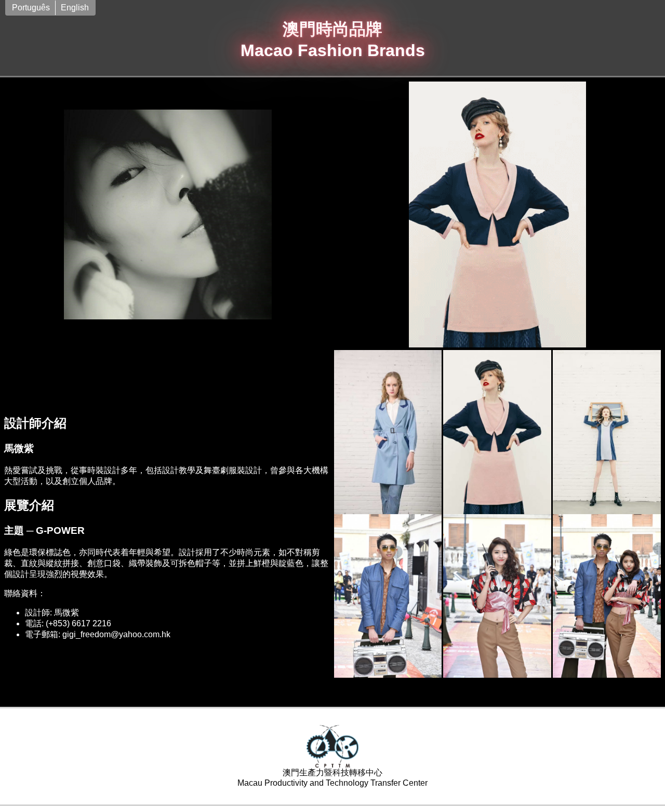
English (75, 7)
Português (31, 7)
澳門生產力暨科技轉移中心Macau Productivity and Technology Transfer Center (332, 777)
